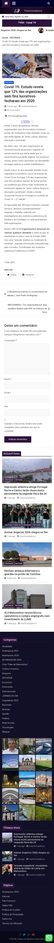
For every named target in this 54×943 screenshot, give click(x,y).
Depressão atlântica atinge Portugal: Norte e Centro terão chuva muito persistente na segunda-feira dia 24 (26, 490)
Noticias (18, 480)
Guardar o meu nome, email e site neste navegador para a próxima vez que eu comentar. (23, 427)
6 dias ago (11, 623)
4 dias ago (11, 578)
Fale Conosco (8, 901)
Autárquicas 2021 (10, 651)
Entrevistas (7, 687)
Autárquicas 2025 (10, 655)
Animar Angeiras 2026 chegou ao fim (26, 532)
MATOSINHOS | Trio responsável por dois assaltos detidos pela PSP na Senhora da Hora (27, 308)
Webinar (6, 732)
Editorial (6, 896)
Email (7, 392)
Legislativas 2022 (10, 700)
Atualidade (7, 646)
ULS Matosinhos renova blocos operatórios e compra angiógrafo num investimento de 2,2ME (27, 616)
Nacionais (7, 705)
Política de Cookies (11, 910)
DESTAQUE (9, 82)
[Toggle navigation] (14, 3)
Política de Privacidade (12, 914)
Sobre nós (7, 919)
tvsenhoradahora (29, 106)
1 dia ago (11, 498)
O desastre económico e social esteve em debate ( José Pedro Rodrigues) (27, 293)
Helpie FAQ (7, 905)
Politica (5, 718)
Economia (7, 682)
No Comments (13, 110)
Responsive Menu (49, 16)
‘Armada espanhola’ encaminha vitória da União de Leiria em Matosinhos (30, 868)
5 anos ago (12, 106)
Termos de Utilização (12, 923)
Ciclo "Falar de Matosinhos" (15, 664)
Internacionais (9, 691)
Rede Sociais (8, 723)
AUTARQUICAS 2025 (11, 660)
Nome (8, 379)
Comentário (10, 340)
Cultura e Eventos (13, 525)
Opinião (5, 714)
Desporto (6, 673)
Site (6, 406)
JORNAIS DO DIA (10, 696)
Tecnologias (8, 727)
